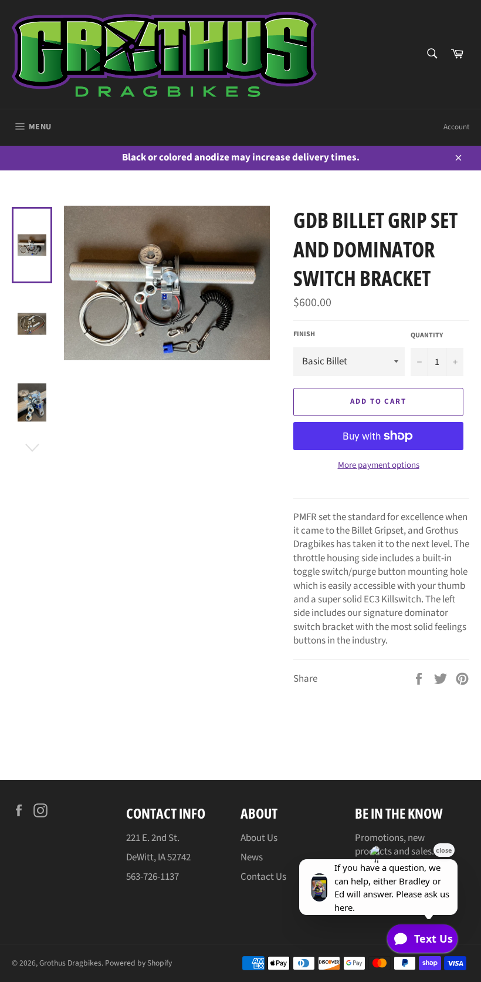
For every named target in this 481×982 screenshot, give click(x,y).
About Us (258, 838)
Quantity (427, 335)
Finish (304, 334)
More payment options (378, 465)
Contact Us (263, 877)
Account (456, 127)
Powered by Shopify (138, 962)
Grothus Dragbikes (70, 962)
